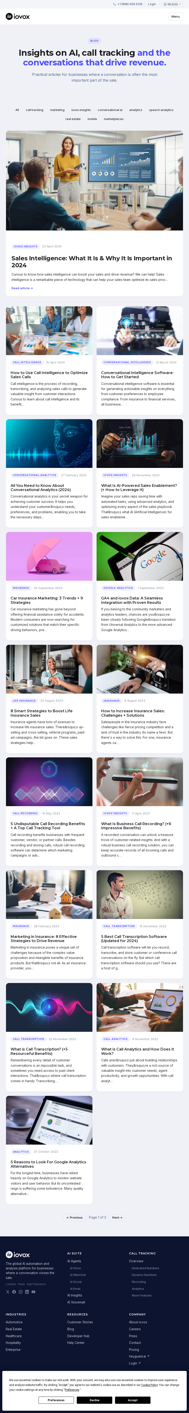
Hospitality (13, 1343)
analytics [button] (135, 110)
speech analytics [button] (161, 110)
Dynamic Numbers (144, 1275)
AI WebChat (78, 1275)
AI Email (75, 1288)
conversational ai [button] (110, 110)
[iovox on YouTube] (33, 1292)
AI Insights (74, 1295)
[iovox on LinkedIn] (27, 1292)
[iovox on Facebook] (14, 1292)
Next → (117, 1217)
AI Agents (74, 1261)
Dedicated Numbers (145, 1268)
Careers (135, 1329)
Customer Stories (80, 1322)
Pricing (134, 1350)
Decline (94, 1400)
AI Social (76, 1282)
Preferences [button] (72, 1389)
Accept (133, 1400)
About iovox (138, 1322)
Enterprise (13, 1350)
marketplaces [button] (114, 119)
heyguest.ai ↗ (139, 1356)
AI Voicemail (76, 1302)
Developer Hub (78, 1336)
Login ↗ (135, 1363)
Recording (139, 1282)
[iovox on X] (7, 1292)
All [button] (17, 110)
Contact (135, 1343)
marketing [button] (57, 110)
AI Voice (75, 1268)
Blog (70, 1329)
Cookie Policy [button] (149, 1385)
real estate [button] (73, 119)
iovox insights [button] (81, 110)
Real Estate (14, 1329)
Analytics (138, 1288)
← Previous (74, 1217)
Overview (136, 1261)
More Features (142, 1295)
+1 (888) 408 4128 (130, 4)
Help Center (76, 1343)
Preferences (56, 1400)
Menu (175, 16)
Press (133, 1336)
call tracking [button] (34, 110)
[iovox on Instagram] (20, 1292)
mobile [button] (92, 119)
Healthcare (14, 1336)
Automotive (14, 1322)
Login (152, 4)
